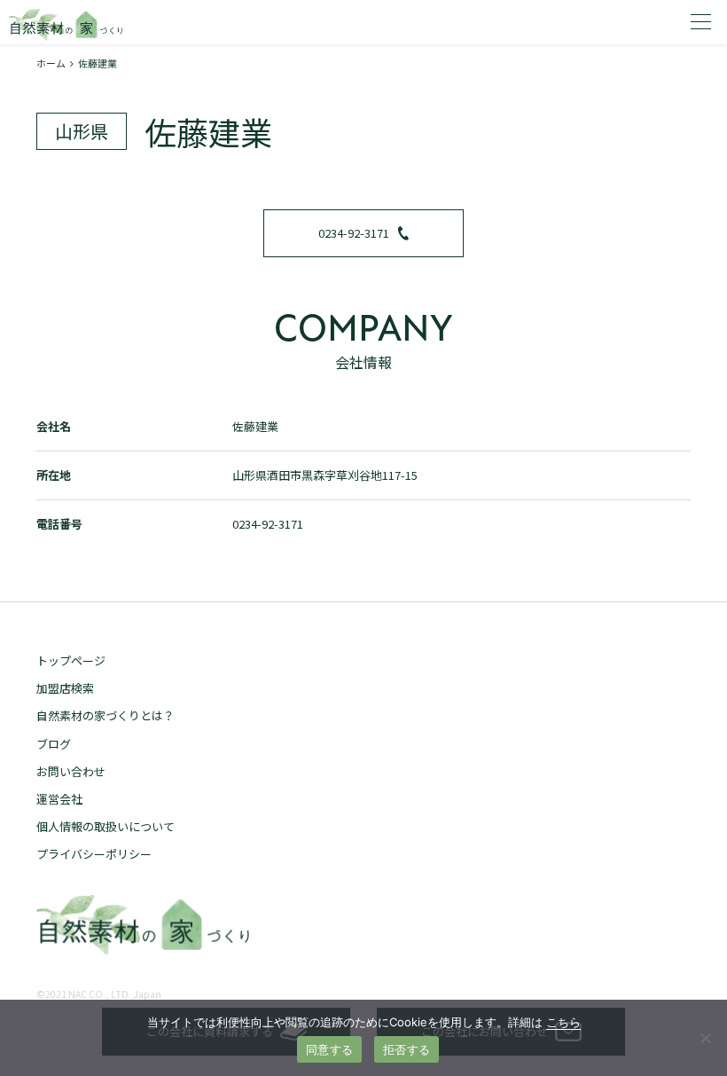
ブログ (53, 743)
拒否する (406, 1049)
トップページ (71, 660)
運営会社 (59, 798)
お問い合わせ (71, 771)
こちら (563, 1022)
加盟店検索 (65, 687)
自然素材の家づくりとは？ (105, 715)
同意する (329, 1049)
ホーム (51, 63)
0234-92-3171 (353, 232)
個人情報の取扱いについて (105, 826)
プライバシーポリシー (94, 853)
